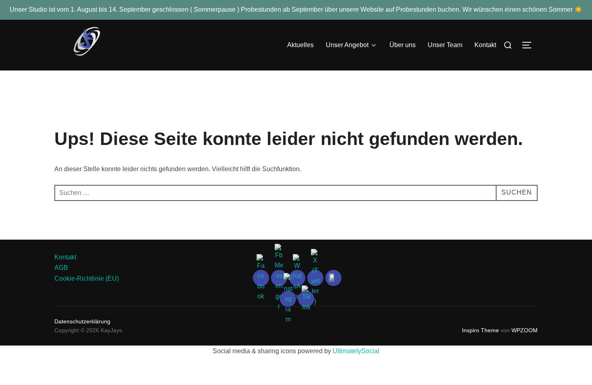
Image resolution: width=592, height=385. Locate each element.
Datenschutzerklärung (83, 321)
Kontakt (485, 44)
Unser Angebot (347, 44)
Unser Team (445, 44)
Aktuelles (300, 44)
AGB (61, 267)
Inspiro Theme (480, 330)
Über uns (402, 44)
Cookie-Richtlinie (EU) (86, 278)
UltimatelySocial (356, 351)
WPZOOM (524, 330)
